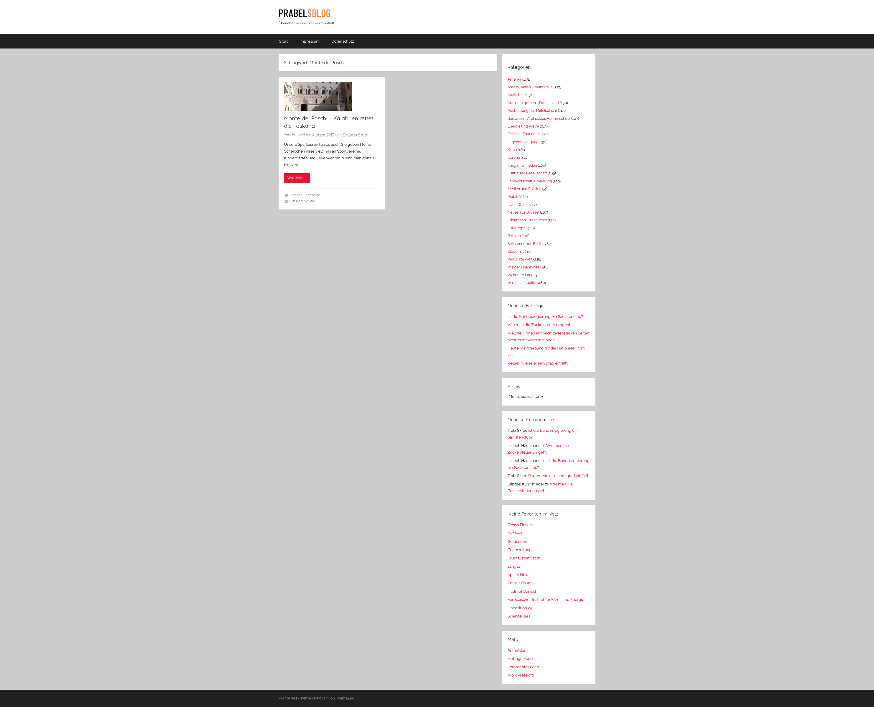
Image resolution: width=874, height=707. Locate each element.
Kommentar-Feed (523, 667)
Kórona (514, 157)
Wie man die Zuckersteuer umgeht (539, 324)
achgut (514, 566)
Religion (514, 236)
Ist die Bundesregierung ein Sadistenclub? (545, 316)
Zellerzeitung (520, 549)
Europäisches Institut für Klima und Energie (546, 599)
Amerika (514, 79)
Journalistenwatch (524, 558)
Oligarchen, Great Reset (527, 220)
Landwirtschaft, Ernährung (530, 181)
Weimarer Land (521, 275)
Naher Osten (518, 204)
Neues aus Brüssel (523, 212)
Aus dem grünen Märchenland (533, 103)
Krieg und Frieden (522, 165)
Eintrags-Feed (520, 658)
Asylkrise (515, 95)
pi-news (515, 533)
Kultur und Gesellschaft (527, 173)
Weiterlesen (297, 178)
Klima (512, 150)
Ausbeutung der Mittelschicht (532, 110)
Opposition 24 (520, 608)
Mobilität (515, 196)
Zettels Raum (520, 583)
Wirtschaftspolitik (522, 283)
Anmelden (517, 650)
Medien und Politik (523, 189)
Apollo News (519, 574)
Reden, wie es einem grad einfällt (538, 363)
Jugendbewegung (523, 142)
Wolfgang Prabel (354, 134)
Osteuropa (517, 228)
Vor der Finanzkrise (305, 195)
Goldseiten (517, 541)
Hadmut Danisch (522, 591)
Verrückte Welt (520, 259)
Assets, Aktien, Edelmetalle (530, 87)
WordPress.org (521, 675)
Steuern (514, 251)
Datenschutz (342, 41)
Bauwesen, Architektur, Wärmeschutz (539, 118)
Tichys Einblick (521, 525)
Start (283, 41)
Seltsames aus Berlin (525, 244)
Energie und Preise (523, 126)
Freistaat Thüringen (524, 134)
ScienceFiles (519, 616)
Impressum (310, 41)
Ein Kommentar (302, 201)
